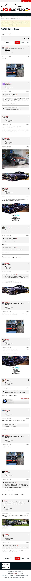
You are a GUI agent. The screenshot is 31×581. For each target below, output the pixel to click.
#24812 (27, 91)
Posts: (6, 53)
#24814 (27, 146)
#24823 (27, 479)
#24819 (27, 347)
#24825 (27, 542)
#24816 (27, 235)
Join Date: (7, 52)
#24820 (27, 388)
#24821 (27, 418)
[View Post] (16, 94)
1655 (17, 42)
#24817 (27, 271)
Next (28, 42)
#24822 (27, 444)
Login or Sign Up (25, 1)
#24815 (27, 197)
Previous (7, 42)
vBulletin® (15, 573)
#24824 (27, 513)
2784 (23, 42)
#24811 (27, 56)
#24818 (27, 311)
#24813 (27, 124)
